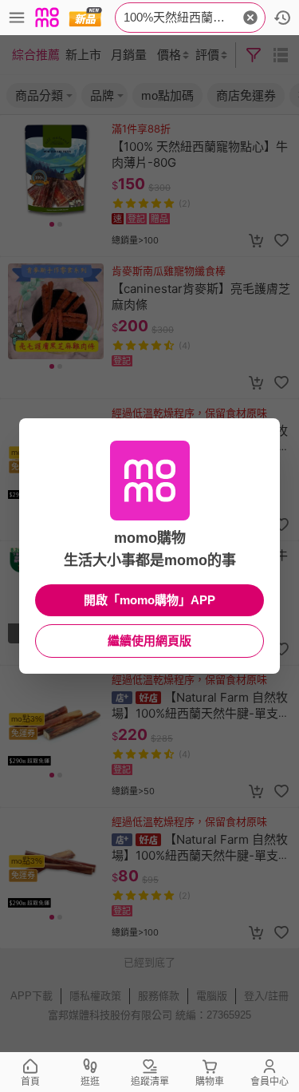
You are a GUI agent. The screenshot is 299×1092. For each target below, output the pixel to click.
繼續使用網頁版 (149, 640)
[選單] (16, 17)
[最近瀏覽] (282, 17)
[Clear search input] (250, 18)
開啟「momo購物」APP (149, 600)
